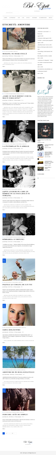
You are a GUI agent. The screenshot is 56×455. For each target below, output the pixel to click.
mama (29, 425)
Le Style (28, 17)
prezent (15, 111)
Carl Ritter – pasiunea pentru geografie (45, 40)
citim (32, 107)
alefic (5, 340)
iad (12, 340)
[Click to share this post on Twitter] (8, 66)
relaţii (24, 111)
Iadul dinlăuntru (12, 330)
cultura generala (15, 206)
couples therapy (7, 206)
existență (13, 207)
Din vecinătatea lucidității (10, 327)
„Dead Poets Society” (42, 44)
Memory (4, 110)
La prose (13, 412)
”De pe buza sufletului (9, 381)
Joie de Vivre (7, 189)
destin (17, 251)
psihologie (20, 111)
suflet (9, 298)
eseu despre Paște (16, 296)
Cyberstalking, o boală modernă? (44, 51)
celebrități (27, 107)
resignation (30, 111)
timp (27, 113)
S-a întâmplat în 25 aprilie (16, 146)
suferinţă (20, 113)
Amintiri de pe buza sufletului (18, 372)
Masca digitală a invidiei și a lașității (45, 55)
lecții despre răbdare (25, 251)
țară (24, 113)
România (5, 113)
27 (12, 433)
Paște (22, 296)
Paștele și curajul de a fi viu (17, 284)
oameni (15, 426)
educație (5, 207)
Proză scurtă (25, 340)
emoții (8, 207)
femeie (17, 207)
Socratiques (34, 17)
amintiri (6, 107)
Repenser (13, 93)
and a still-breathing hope (14, 107)
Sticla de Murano (7, 64)
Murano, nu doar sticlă (15, 54)
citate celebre (24, 158)
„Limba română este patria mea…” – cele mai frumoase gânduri (49, 162)
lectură (33, 251)
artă (23, 107)
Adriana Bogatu (19, 381)
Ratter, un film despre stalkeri (43, 47)
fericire (22, 207)
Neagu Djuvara (10, 110)
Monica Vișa (10, 426)
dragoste (31, 206)
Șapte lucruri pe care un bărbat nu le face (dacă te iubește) (16, 193)
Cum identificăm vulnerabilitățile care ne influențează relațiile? (45, 70)
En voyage (6, 51)
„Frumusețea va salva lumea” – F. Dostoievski (44, 32)
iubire (25, 207)
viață (4, 114)
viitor (7, 114)
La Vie (23, 17)
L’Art (19, 17)
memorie (19, 340)
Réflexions (13, 237)
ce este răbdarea (19, 250)
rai (29, 340)
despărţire (26, 206)
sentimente (10, 113)
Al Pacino (7, 158)
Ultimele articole (13, 51)
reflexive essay (28, 296)
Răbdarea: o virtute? (13, 239)
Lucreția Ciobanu (23, 425)
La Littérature (12, 17)
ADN (3, 158)
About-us (50, 17)
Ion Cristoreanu (11, 425)
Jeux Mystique (7, 282)
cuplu (21, 206)
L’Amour (5, 17)
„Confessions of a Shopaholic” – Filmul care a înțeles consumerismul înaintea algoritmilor (45, 62)
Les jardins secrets (43, 17)
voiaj (13, 64)
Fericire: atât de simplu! (15, 414)
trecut (30, 113)
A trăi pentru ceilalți (41, 38)
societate (15, 113)
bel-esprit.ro (11, 250)
